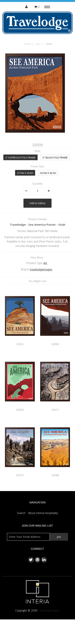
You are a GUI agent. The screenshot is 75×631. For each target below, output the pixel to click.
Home (27, 43)
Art (45, 263)
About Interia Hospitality (43, 513)
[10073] (20, 471)
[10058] (55, 340)
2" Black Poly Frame (55, 157)
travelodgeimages (41, 269)
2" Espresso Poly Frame (20, 157)
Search (21, 513)
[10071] (55, 406)
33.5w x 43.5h (48, 173)
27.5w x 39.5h (25, 173)
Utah (38, 43)
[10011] (20, 340)
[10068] (20, 406)
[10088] (55, 471)
